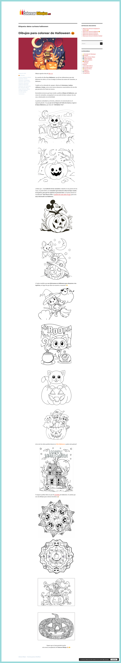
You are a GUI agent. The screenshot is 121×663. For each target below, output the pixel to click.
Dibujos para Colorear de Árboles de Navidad (92, 36)
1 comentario (21, 93)
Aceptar (114, 659)
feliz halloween (27, 86)
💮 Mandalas (85, 62)
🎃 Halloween (21, 75)
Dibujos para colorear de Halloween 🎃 (46, 33)
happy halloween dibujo (24, 89)
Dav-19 (51, 73)
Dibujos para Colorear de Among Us (90, 34)
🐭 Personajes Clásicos (88, 65)
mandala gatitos (22, 92)
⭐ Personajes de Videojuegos (89, 54)
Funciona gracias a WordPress (34, 656)
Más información (106, 659)
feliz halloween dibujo (23, 87)
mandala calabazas (22, 90)
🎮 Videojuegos (86, 71)
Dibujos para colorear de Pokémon (90, 33)
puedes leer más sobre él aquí (62, 194)
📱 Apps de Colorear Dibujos (89, 57)
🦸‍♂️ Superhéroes (86, 73)
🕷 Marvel (85, 64)
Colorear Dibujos (22, 656)
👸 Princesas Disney (87, 68)
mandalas (57, 494)
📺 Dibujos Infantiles (87, 58)
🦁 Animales (85, 55)
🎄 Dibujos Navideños (87, 60)
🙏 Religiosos (86, 70)
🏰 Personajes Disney (87, 67)
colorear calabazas (22, 77)
